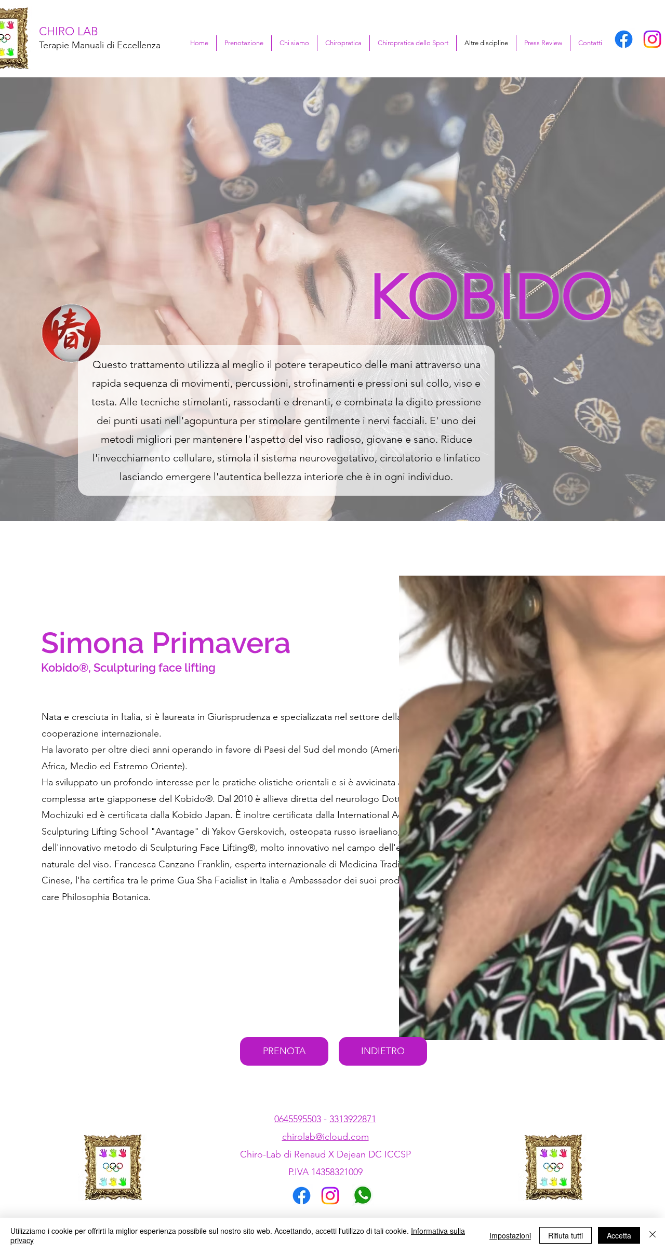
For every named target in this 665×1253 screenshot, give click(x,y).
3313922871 (352, 1119)
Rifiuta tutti (565, 1235)
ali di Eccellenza (128, 45)
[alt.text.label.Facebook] (623, 39)
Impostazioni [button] (510, 1235)
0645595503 (297, 1119)
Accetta (619, 1235)
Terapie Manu (67, 45)
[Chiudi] (652, 1235)
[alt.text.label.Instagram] (652, 39)
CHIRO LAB (68, 31)
